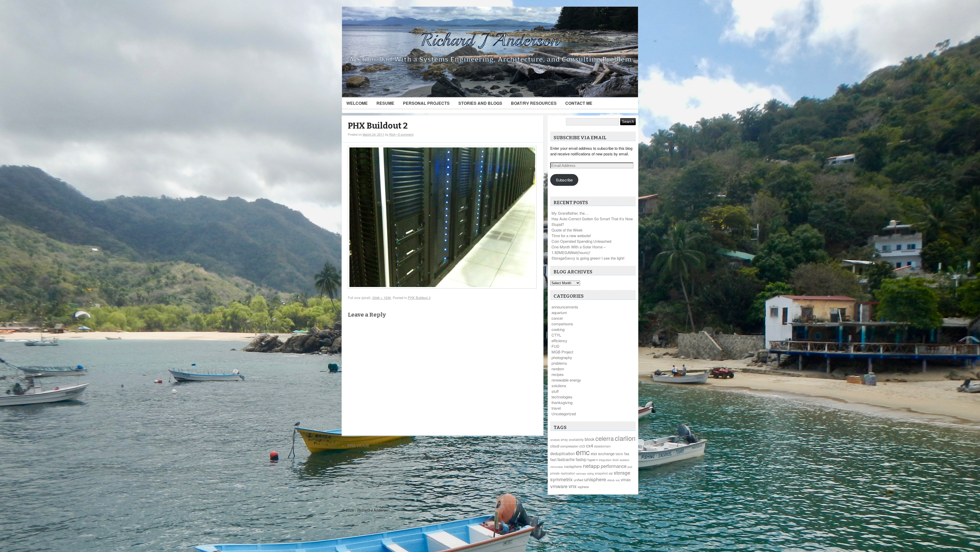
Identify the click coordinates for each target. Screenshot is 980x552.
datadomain (602, 446)
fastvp (581, 459)
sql (611, 473)
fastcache (566, 459)
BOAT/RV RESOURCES (534, 103)
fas (626, 453)
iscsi (615, 459)
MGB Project (562, 351)
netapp (591, 465)
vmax (626, 479)
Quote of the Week (567, 230)
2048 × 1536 (381, 297)
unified (578, 479)
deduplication (562, 453)
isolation (624, 460)
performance (614, 466)
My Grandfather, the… (570, 213)
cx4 (589, 445)
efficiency (559, 340)
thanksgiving (562, 402)
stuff (555, 391)
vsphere (583, 486)
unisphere (595, 479)
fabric (619, 454)
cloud (554, 445)
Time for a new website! (571, 235)
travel (556, 408)
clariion (625, 438)
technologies (562, 396)
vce (618, 480)
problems (559, 363)
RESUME (385, 103)
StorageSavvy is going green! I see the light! (588, 258)
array (564, 439)
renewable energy (566, 380)
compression (569, 446)
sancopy (581, 473)
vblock (611, 480)
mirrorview (556, 467)
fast (553, 459)
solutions (559, 385)
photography (562, 357)
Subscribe (564, 179)
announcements (565, 306)
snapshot (601, 473)
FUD (555, 346)
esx (594, 453)
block (589, 439)
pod (630, 467)
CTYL (556, 335)
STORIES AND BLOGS (480, 103)
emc (583, 451)
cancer (557, 318)
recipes (558, 374)
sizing (590, 473)
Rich (392, 134)
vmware (559, 486)
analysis (555, 440)
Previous (355, 445)
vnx (573, 486)
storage (622, 472)
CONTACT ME (578, 103)
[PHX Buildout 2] (442, 287)
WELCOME (357, 103)
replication (568, 473)
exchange (606, 453)
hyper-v (592, 459)
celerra (604, 438)
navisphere (573, 466)
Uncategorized (564, 413)
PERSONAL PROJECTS (426, 103)
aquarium (559, 312)
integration (605, 460)
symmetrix (561, 479)
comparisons (562, 323)
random (558, 368)
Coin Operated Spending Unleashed (581, 241)
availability (576, 439)
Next (534, 445)
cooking (558, 329)
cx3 (582, 445)
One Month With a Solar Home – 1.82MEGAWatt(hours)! (579, 249)
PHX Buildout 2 (378, 126)
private (555, 473)
